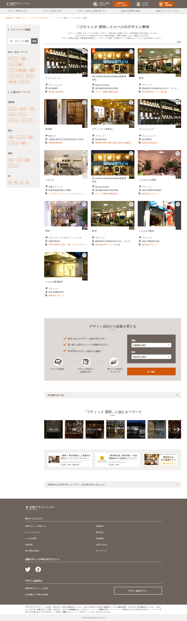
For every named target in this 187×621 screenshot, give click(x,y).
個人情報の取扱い (32, 550)
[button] (178, 429)
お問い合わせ (101, 544)
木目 (11, 160)
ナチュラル (13, 120)
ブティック (13, 58)
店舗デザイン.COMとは (35, 526)
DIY (32, 109)
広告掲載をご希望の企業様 (36, 594)
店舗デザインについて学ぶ (167, 10)
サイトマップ (101, 550)
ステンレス (13, 165)
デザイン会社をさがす (52, 10)
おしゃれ (12, 109)
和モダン (23, 109)
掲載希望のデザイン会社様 (121, 4)
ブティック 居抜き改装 (17, 70)
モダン (11, 114)
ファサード (13, 143)
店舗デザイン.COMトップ (15, 18)
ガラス (19, 160)
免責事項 (99, 526)
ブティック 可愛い (16, 64)
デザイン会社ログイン (138, 590)
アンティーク (26, 120)
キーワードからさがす (39, 18)
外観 (11, 137)
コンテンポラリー (15, 76)
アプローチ (24, 81)
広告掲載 (99, 538)
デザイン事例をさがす (17, 10)
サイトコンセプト (32, 532)
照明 (23, 58)
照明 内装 (12, 81)
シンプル (21, 114)
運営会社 (99, 532)
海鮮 (32, 70)
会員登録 (29, 544)
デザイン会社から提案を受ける (91, 10)
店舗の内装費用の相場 (130, 10)
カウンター (21, 137)
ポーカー (30, 76)
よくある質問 (31, 538)
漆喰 (27, 160)
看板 (23, 143)
